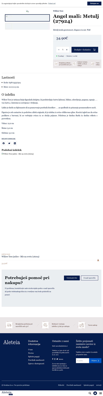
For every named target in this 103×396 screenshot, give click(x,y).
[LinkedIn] (15, 143)
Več (88, 30)
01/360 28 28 (62, 350)
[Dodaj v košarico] (98, 260)
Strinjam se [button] (94, 3)
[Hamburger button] (100, 393)
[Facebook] (4, 143)
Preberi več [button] (52, 3)
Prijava (94, 360)
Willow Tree (58, 11)
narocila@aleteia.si (61, 346)
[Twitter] (9, 143)
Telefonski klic (72, 278)
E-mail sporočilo (90, 278)
